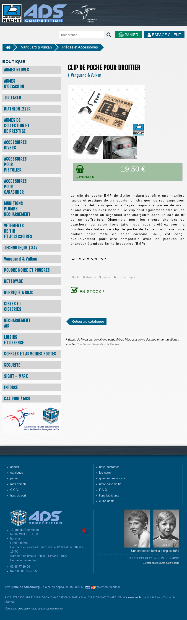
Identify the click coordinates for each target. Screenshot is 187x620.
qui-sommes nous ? (112, 478)
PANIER (131, 35)
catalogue (16, 472)
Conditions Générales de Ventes (98, 344)
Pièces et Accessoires (80, 47)
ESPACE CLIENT (166, 35)
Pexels (59, 608)
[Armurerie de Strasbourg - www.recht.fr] (34, 11)
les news (105, 472)
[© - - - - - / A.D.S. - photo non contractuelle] (106, 110)
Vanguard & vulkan (36, 47)
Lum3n (45, 608)
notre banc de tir (110, 484)
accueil (15, 467)
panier (14, 478)
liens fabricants (109, 495)
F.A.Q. (103, 489)
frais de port (18, 495)
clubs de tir (106, 501)
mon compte (18, 484)
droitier (91, 277)
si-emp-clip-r (125, 277)
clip (77, 277)
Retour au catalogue (87, 321)
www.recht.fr (136, 597)
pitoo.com (23, 608)
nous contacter (109, 467)
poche (106, 277)
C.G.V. (14, 489)
